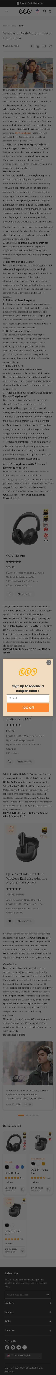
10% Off (28, 707)
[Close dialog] (49, 662)
